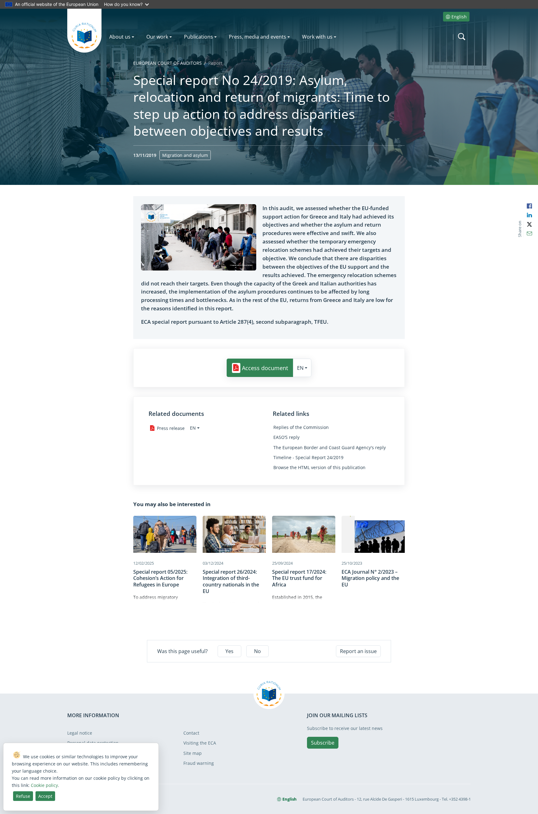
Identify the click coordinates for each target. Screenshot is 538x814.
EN (300, 368)
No (257, 651)
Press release (171, 428)
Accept (45, 796)
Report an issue (358, 651)
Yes (229, 651)
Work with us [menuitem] (317, 36)
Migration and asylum (185, 155)
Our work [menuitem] (157, 36)
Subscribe (322, 742)
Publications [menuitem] (198, 36)
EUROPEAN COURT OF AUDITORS (167, 63)
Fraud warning (198, 763)
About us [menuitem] (119, 36)
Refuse (23, 796)
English (459, 17)
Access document (265, 368)
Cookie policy (44, 785)
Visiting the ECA (199, 743)
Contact (191, 733)
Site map (192, 753)
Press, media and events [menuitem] (257, 36)
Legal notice (79, 733)
